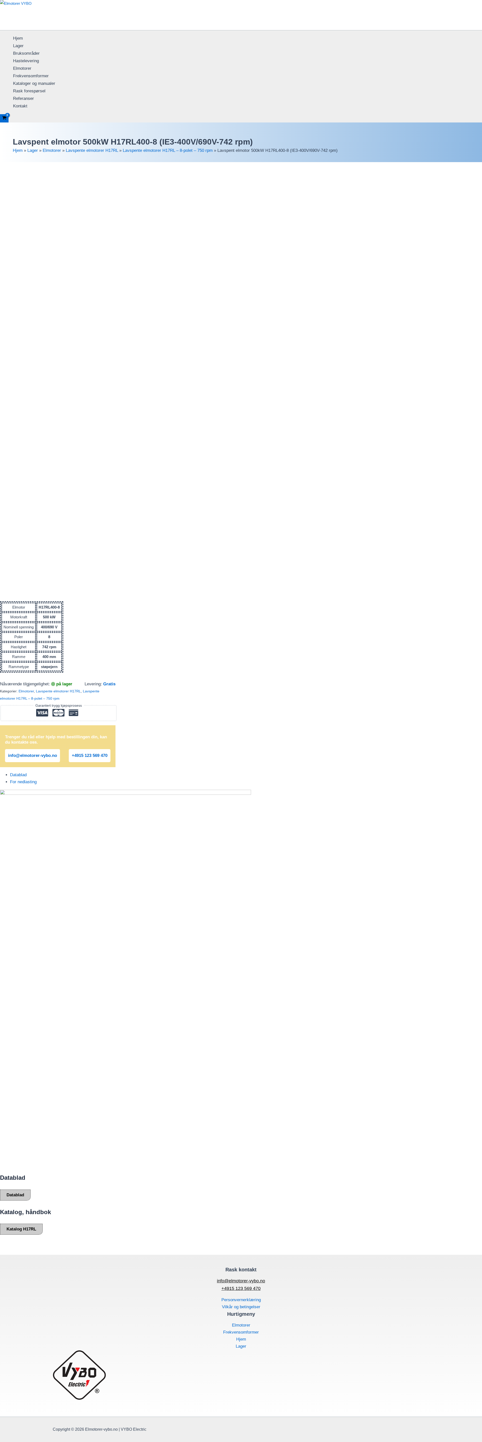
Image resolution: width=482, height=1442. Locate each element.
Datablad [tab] (18, 774)
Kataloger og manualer (34, 83)
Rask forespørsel (29, 91)
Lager (18, 45)
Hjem (18, 38)
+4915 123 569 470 (89, 755)
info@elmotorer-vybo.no (32, 755)
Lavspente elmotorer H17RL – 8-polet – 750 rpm (168, 150)
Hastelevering (26, 60)
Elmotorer (22, 68)
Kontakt (20, 106)
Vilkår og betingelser (241, 1306)
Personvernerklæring (241, 1299)
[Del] (465, 5)
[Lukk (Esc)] (476, 5)
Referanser (23, 98)
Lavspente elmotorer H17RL (92, 150)
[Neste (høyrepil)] (473, 721)
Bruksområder (26, 53)
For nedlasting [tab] (23, 781)
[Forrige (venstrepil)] (9, 721)
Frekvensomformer (31, 76)
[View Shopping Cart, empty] (4, 118)
